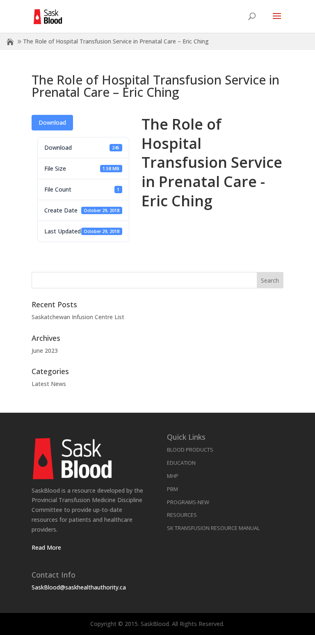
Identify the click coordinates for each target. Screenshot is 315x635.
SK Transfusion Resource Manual (213, 528)
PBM (172, 489)
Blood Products (190, 449)
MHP (172, 476)
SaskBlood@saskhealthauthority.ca (79, 587)
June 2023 (45, 350)
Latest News (49, 384)
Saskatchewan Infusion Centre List (78, 317)
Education (181, 462)
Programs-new (188, 502)
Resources (182, 515)
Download (52, 122)
